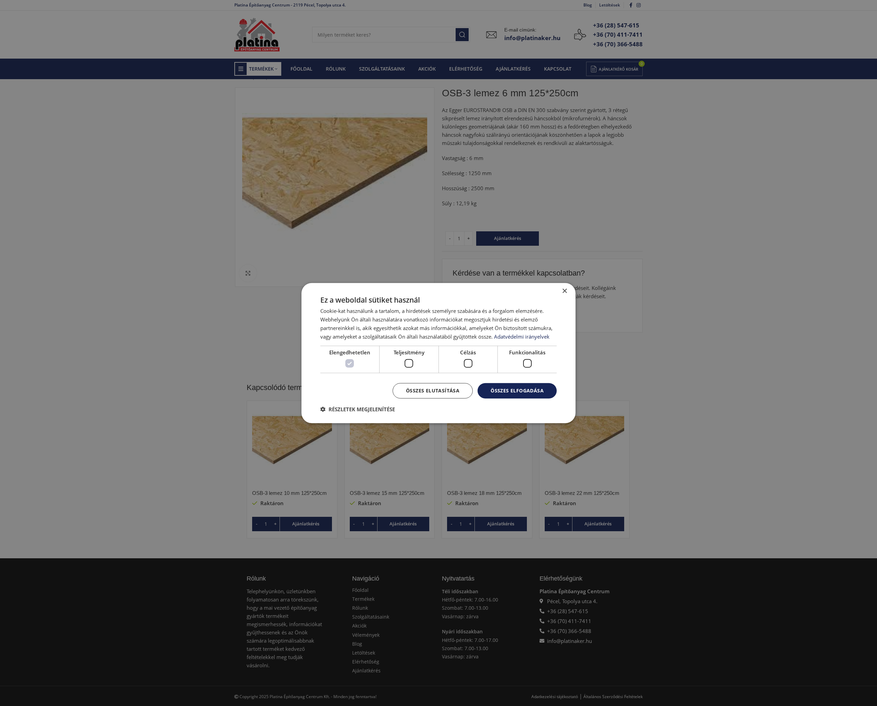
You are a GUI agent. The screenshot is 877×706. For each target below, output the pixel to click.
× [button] (564, 291)
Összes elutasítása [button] (432, 390)
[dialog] (438, 353)
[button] (357, 409)
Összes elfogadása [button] (517, 390)
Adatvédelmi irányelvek (521, 336)
